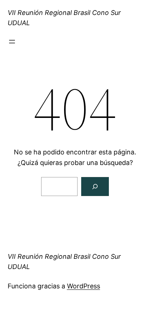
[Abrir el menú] (12, 41)
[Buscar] (95, 186)
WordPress (83, 286)
